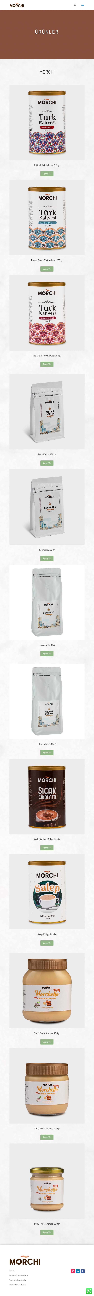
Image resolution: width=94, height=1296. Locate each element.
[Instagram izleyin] (73, 1271)
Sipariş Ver (47, 173)
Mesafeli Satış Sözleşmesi (18, 1285)
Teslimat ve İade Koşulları (17, 1280)
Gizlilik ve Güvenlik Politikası (18, 1275)
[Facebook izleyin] (83, 1271)
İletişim (11, 1271)
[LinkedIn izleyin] (78, 1271)
